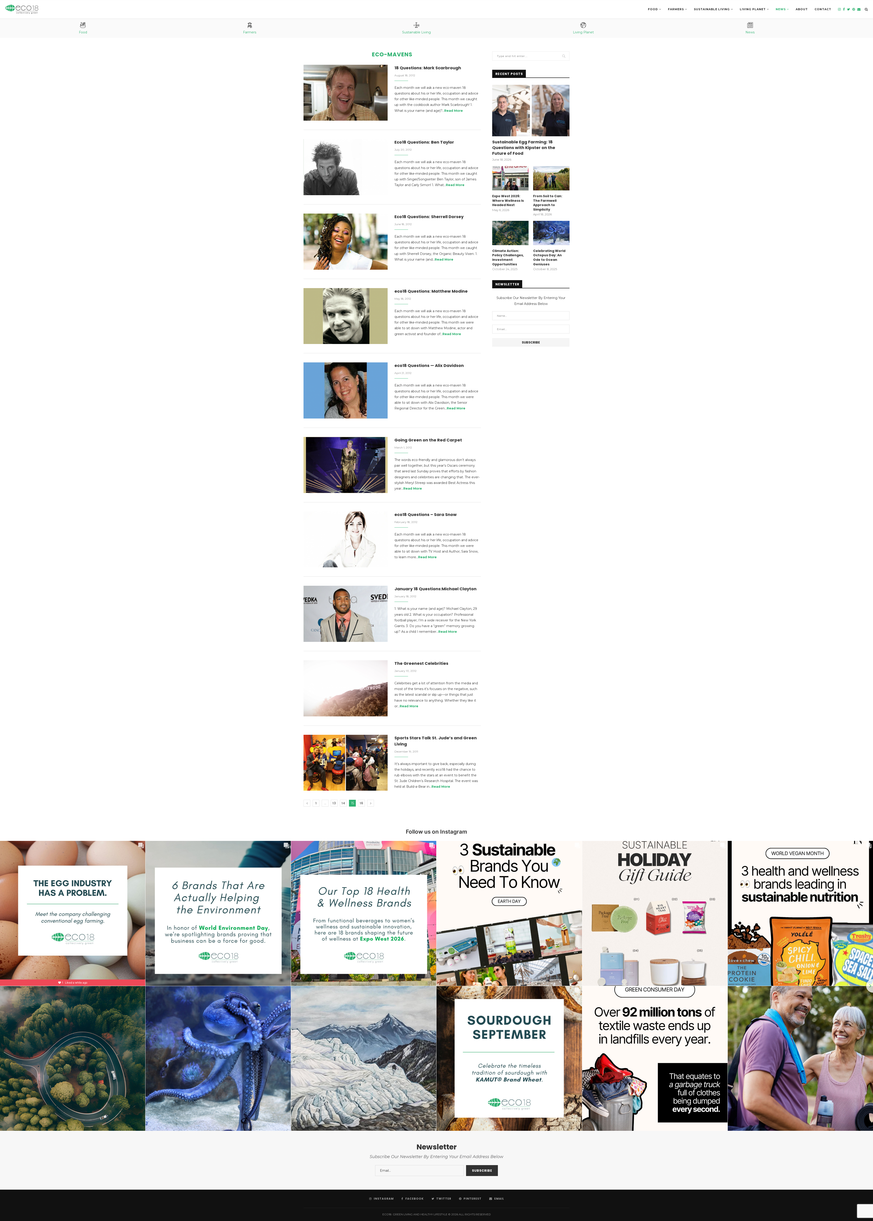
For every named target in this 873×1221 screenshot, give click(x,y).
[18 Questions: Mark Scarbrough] (346, 93)
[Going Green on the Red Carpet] (346, 465)
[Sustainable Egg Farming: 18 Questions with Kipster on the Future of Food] (530, 110)
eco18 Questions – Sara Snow (425, 514)
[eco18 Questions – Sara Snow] (346, 539)
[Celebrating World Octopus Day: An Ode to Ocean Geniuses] (551, 233)
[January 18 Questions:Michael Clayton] (346, 614)
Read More (453, 111)
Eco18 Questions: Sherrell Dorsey (429, 216)
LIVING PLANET (753, 9)
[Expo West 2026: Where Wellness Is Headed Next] (510, 178)
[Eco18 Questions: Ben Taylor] (346, 167)
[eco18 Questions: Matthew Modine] (346, 316)
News (781, 9)
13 (334, 803)
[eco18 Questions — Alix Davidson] (346, 390)
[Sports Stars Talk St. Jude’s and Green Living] (346, 763)
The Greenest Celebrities (421, 663)
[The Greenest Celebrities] (346, 688)
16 (361, 803)
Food (653, 9)
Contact (823, 9)
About (802, 9)
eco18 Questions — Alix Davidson (429, 365)
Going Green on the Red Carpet (428, 440)
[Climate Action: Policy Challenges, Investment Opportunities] (510, 233)
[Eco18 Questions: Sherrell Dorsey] (346, 242)
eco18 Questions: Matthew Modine (431, 291)
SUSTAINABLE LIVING (712, 9)
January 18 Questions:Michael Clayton (435, 589)
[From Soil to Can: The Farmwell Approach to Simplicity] (551, 178)
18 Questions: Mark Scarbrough (427, 68)
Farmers (676, 9)
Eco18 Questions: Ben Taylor (424, 142)
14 (343, 803)
